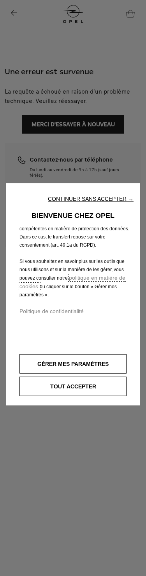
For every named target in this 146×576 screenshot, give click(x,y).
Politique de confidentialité (51, 311)
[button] (91, 198)
